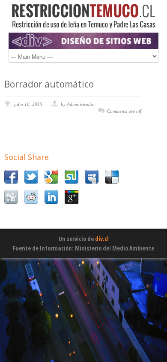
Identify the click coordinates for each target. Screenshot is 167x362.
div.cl (102, 239)
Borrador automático (49, 84)
